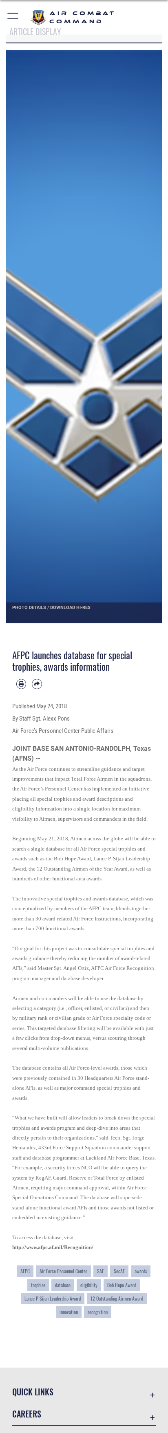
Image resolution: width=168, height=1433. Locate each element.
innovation (69, 1312)
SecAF (119, 1271)
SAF (100, 1271)
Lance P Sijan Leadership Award (52, 1298)
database (63, 1285)
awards (141, 1271)
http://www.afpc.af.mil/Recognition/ (52, 1247)
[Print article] (21, 684)
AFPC (25, 1271)
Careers (26, 1414)
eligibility (88, 1285)
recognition (98, 1312)
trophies (38, 1285)
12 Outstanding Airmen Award (117, 1298)
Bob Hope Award (121, 1285)
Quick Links (32, 1392)
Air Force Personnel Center (63, 1271)
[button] (13, 17)
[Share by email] (37, 684)
